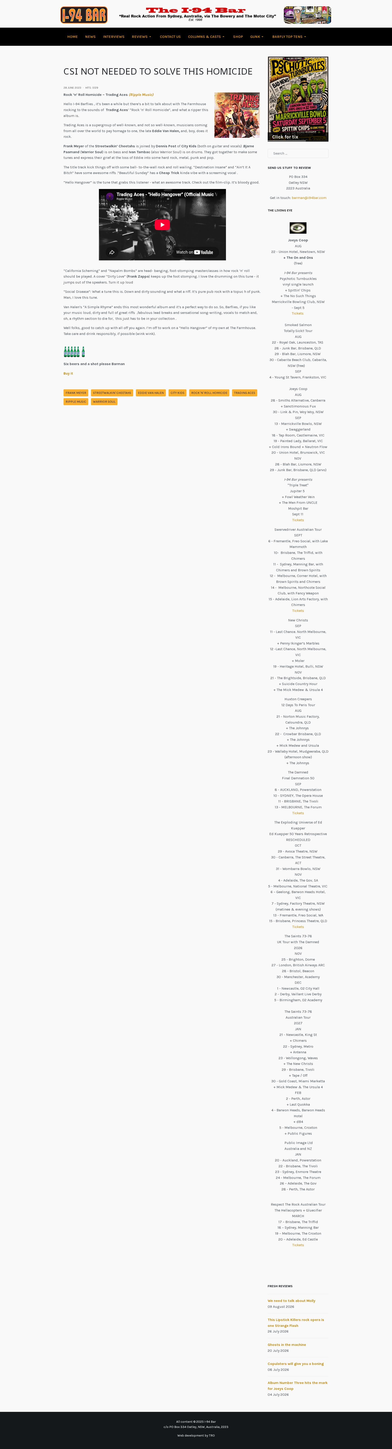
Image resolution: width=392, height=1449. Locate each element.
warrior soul (104, 402)
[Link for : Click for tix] (298, 99)
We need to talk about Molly (291, 1301)
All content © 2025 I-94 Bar (196, 1422)
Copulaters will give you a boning (296, 1364)
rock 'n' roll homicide (209, 393)
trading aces (244, 393)
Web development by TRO (196, 1435)
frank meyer (76, 393)
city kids (177, 393)
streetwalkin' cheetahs (112, 393)
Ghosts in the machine (287, 1344)
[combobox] (298, 153)
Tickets (298, 313)
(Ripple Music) (141, 94)
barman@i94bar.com (309, 198)
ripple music (76, 402)
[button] (142, 37)
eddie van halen (151, 393)
